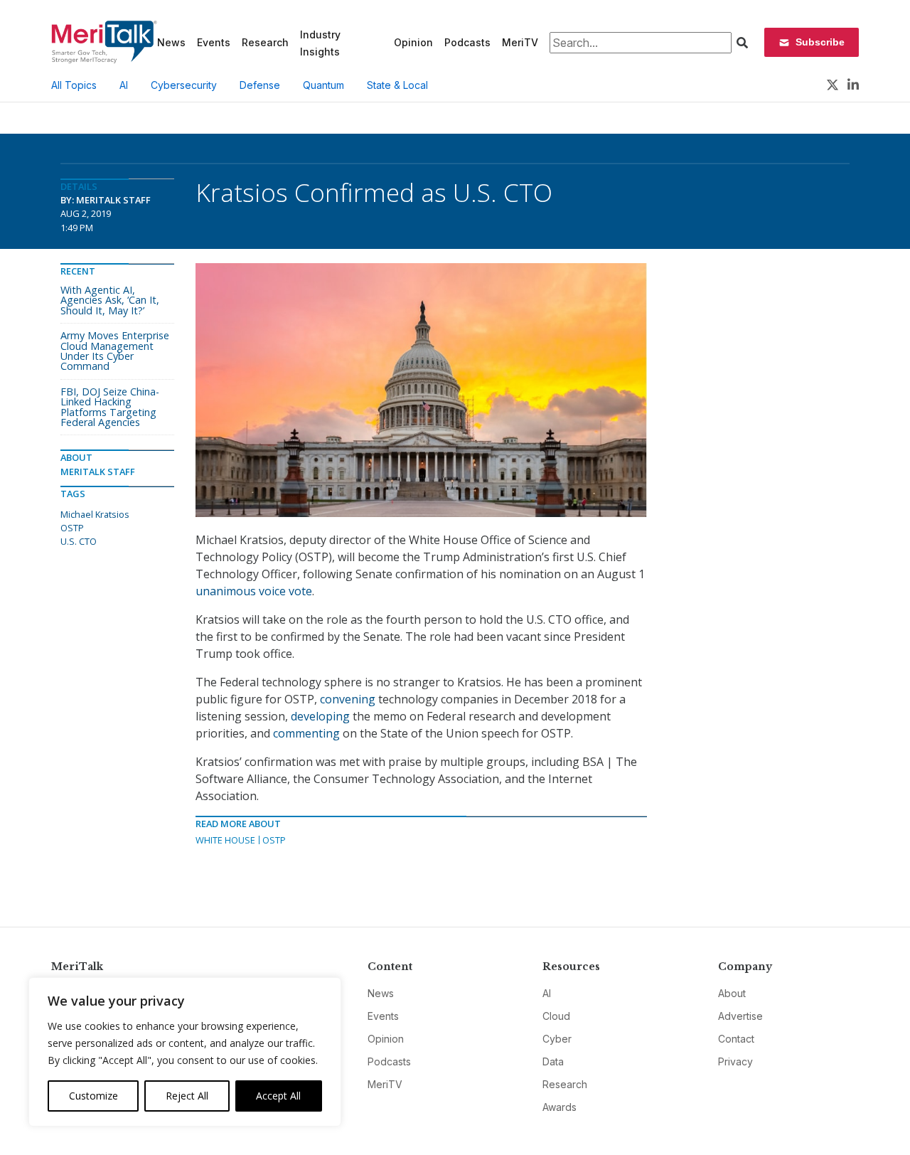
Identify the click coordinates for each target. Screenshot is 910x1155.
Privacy (735, 1061)
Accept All (278, 1095)
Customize (93, 1095)
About (732, 993)
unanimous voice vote (254, 591)
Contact (736, 1039)
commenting (306, 733)
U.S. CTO (78, 541)
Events (213, 42)
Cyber (557, 1039)
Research (265, 42)
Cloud (556, 1016)
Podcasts (467, 42)
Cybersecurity (184, 85)
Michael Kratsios (94, 514)
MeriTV (520, 42)
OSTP (274, 840)
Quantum (323, 85)
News (171, 42)
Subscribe (820, 42)
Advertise (740, 1016)
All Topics (74, 85)
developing (320, 716)
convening (347, 699)
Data (553, 1061)
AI (123, 85)
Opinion (413, 42)
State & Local (397, 85)
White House (225, 840)
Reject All (187, 1095)
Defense (260, 85)
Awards (559, 1107)
